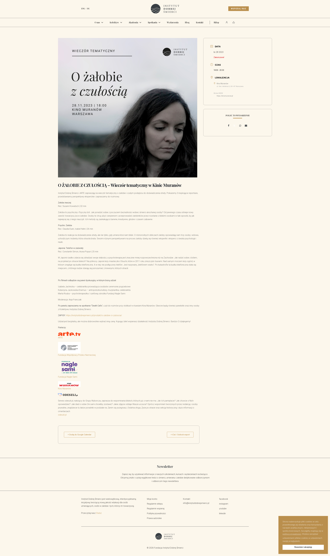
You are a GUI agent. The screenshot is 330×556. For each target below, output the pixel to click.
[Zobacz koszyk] (234, 22)
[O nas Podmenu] (102, 22)
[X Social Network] (234, 125)
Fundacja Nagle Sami (67, 377)
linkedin (222, 513)
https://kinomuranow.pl (225, 96)
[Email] (246, 125)
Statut (98, 513)
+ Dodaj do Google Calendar (79, 434)
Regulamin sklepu (155, 504)
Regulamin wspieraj (155, 508)
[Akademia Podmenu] (140, 22)
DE (88, 8)
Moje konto (152, 499)
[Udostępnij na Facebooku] (228, 125)
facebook (223, 499)
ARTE (60, 337)
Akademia (133, 22)
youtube (222, 508)
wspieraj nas (238, 9)
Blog (187, 22)
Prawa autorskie (154, 518)
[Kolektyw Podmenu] (121, 22)
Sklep (216, 22)
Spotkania (152, 22)
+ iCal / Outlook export (180, 434)
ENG (83, 8)
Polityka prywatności (156, 513)
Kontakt (199, 22)
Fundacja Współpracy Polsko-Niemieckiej (77, 355)
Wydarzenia (172, 22)
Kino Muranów (64, 388)
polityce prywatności (292, 534)
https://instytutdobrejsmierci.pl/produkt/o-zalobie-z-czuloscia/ (94, 315)
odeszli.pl (62, 415)
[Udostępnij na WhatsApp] (240, 125)
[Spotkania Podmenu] (159, 22)
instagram (223, 504)
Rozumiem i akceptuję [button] (303, 547)
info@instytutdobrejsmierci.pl (196, 503)
